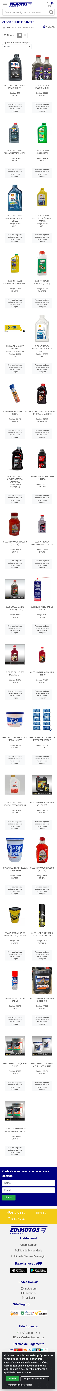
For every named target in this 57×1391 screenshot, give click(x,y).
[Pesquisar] (51, 12)
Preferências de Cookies (19, 1385)
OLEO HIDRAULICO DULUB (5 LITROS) (42, 803)
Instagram (30, 1288)
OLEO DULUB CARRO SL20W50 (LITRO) (15, 608)
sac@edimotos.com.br (30, 1337)
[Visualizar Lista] (25, 35)
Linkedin (30, 1297)
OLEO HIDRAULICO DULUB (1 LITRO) (42, 673)
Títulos (42, 1213)
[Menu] (5, 4)
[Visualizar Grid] (19, 35)
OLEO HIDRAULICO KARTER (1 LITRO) (42, 477)
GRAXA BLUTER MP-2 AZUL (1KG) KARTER (15, 869)
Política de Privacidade (28, 1250)
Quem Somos (28, 1244)
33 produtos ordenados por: (16, 42)
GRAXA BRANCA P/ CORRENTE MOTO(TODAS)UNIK (15, 348)
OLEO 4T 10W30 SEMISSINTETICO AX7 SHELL (15, 218)
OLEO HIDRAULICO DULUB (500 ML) (42, 869)
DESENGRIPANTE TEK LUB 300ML (15, 412)
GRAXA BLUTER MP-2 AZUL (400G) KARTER (15, 738)
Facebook (30, 1293)
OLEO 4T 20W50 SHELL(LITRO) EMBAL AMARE (42, 218)
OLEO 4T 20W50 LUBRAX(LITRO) (42, 151)
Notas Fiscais (18, 1219)
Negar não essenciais (35, 1378)
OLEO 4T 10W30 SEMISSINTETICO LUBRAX (15, 282)
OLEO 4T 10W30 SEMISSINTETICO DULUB (42, 543)
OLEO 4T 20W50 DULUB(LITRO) (42, 86)
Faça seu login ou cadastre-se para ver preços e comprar (15, 107)
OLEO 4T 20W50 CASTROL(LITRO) (42, 282)
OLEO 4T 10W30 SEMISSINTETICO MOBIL (15, 151)
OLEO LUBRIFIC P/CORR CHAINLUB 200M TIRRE (42, 934)
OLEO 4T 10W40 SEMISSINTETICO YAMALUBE (15, 479)
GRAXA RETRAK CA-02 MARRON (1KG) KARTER (15, 934)
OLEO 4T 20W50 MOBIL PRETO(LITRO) (15, 86)
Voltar (50, 26)
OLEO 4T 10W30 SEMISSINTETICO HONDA (15, 803)
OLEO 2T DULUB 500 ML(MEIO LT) (15, 673)
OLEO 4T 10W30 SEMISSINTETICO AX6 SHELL (42, 348)
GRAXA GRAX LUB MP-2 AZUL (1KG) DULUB (42, 1064)
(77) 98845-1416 (30, 1332)
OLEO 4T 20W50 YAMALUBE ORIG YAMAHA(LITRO (42, 412)
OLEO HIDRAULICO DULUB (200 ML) (15, 543)
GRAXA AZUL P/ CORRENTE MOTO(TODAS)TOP (42, 738)
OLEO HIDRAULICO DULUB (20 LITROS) (42, 999)
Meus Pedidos (17, 1213)
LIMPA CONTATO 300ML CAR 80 (15, 999)
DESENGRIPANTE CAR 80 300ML (42, 608)
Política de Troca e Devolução (28, 1256)
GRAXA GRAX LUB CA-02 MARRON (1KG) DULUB (15, 1129)
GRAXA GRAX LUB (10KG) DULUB (15, 1064)
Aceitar (12, 1378)
